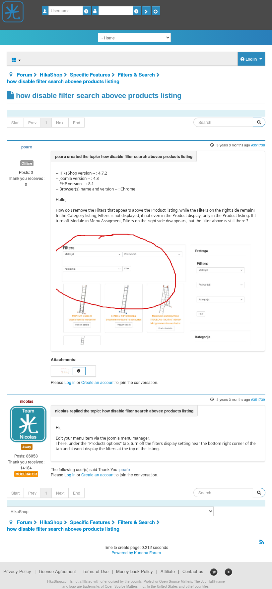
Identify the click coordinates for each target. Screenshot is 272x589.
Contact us (192, 571)
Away (26, 447)
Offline (27, 163)
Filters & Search (136, 74)
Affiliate (168, 571)
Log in (70, 382)
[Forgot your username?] (87, 10)
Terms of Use (95, 571)
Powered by (122, 552)
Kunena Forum (147, 552)
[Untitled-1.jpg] (157, 287)
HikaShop (51, 74)
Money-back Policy (134, 571)
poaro (26, 147)
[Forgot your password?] (137, 10)
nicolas (27, 401)
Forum (24, 74)
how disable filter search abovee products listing (63, 81)
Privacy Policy (17, 571)
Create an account (97, 382)
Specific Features (90, 74)
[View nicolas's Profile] (28, 423)
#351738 (258, 144)
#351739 (258, 399)
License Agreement (57, 571)
